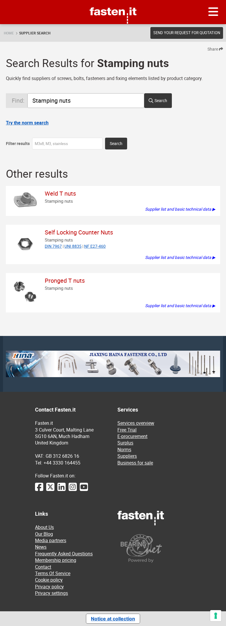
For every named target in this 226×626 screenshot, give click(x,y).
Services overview (135, 423)
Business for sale (135, 462)
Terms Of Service (52, 573)
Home (9, 33)
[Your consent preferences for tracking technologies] (215, 615)
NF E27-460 (95, 246)
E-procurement (132, 436)
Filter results (18, 143)
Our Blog (44, 534)
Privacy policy (49, 586)
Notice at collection (113, 619)
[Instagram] (73, 490)
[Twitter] (50, 490)
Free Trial (127, 430)
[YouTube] (84, 490)
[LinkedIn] (61, 490)
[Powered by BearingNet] (154, 548)
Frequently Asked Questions (64, 553)
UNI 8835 (73, 246)
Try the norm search (27, 122)
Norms (124, 449)
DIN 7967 (53, 246)
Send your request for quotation (186, 32)
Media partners (50, 540)
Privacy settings (51, 593)
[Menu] (213, 12)
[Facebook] (39, 490)
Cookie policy (49, 580)
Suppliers (127, 456)
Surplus (125, 442)
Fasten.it (113, 2)
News (40, 547)
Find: (18, 100)
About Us (44, 527)
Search (160, 100)
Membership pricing (55, 560)
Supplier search (34, 33)
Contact (43, 567)
